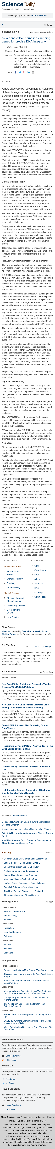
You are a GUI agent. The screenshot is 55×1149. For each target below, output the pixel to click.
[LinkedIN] (28, 72)
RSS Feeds (11, 1059)
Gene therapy (40, 570)
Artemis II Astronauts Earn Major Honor (21, 887)
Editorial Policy (24, 1120)
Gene (36, 565)
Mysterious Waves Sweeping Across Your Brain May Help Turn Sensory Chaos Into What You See (27, 992)
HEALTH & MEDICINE (10, 907)
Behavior (8, 936)
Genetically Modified (16, 605)
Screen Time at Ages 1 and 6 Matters (20, 874)
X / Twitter (10, 1083)
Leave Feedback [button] (13, 1105)
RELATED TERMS (37, 560)
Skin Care (8, 952)
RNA (36, 587)
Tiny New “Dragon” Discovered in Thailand (23, 891)
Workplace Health (15, 578)
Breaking (6, 852)
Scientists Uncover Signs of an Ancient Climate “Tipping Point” (27, 834)
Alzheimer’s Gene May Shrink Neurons (21, 895)
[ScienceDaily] (18, 4)
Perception (9, 927)
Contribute (29, 1117)
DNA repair (39, 592)
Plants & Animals (11, 592)
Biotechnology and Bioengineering (15, 599)
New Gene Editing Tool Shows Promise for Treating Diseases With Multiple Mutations (26, 685)
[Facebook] (15, 72)
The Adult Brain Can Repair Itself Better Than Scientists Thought (24, 1005)
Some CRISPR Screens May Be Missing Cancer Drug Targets (25, 727)
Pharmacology (13, 587)
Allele (37, 578)
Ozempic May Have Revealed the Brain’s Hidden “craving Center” (26, 998)
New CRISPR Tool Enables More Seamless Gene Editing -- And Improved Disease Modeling (25, 706)
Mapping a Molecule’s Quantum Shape (21, 879)
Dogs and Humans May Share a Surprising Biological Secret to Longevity (26, 823)
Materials (6, 631)
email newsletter (39, 15)
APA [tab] (37, 646)
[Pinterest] (24, 72)
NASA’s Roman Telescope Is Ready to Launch (25, 882)
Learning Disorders (12, 931)
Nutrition (8, 919)
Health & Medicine (12, 566)
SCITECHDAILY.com (20, 815)
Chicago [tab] (47, 646)
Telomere (38, 583)
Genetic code (40, 596)
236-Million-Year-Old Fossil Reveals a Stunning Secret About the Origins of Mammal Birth (26, 842)
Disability (11, 583)
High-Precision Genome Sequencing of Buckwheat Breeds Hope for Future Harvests (26, 791)
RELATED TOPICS (10, 560)
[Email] (33, 72)
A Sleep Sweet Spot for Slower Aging (21, 870)
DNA (36, 574)
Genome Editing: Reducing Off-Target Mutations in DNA (26, 768)
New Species (13, 617)
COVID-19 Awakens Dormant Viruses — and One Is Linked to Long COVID (27, 1021)
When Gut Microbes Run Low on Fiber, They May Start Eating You (28, 1028)
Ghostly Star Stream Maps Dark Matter (21, 866)
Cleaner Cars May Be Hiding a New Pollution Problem (26, 828)
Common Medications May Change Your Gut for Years (28, 970)
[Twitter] (19, 72)
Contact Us (11, 1109)
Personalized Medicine (13, 573)
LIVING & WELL (7, 940)
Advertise (40, 1117)
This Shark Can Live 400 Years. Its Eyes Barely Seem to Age (28, 975)
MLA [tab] (28, 646)
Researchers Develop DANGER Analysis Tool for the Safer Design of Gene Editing (27, 747)
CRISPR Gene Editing (13, 611)
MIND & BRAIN (7, 924)
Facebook (10, 1079)
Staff (19, 1117)
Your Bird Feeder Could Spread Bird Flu (22, 862)
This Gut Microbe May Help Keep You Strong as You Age (27, 1015)
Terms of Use (40, 1120)
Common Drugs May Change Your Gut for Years (25, 858)
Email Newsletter (13, 1055)
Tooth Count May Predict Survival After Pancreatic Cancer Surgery (26, 981)
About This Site (8, 1117)
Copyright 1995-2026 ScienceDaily (19, 1124)
